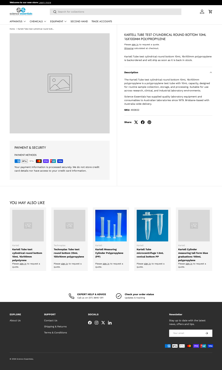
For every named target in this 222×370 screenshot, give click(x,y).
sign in (135, 44)
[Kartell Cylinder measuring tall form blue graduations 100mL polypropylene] (194, 225)
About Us (15, 320)
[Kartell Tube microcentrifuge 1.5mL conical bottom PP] (152, 225)
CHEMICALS (36, 21)
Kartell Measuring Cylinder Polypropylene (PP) (109, 253)
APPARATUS (16, 21)
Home (12, 29)
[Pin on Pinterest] (149, 122)
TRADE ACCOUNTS (102, 21)
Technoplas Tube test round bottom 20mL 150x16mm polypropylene (69, 253)
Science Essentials (25, 359)
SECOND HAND (79, 21)
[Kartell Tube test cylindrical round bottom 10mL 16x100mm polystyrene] (28, 225)
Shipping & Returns (55, 326)
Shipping (128, 48)
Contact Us (50, 320)
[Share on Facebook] (142, 122)
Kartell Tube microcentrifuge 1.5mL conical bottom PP (150, 253)
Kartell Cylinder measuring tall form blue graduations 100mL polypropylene (193, 255)
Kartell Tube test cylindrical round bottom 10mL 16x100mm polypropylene (36, 29)
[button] (210, 11)
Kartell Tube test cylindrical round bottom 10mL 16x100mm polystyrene (27, 255)
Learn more (45, 2)
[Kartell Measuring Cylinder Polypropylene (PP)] (111, 225)
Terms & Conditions (55, 332)
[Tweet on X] (136, 122)
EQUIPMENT (56, 21)
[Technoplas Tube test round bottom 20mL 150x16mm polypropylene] (69, 225)
